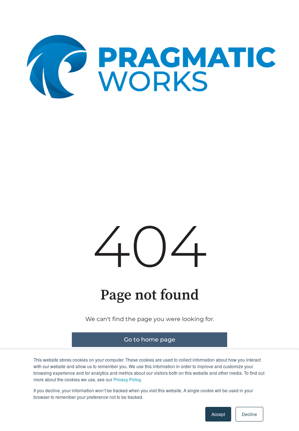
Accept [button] (218, 414)
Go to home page (149, 339)
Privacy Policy (127, 379)
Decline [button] (249, 414)
